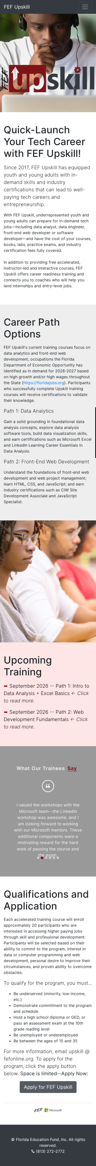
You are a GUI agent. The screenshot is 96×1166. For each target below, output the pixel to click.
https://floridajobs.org (43, 382)
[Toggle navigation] (85, 7)
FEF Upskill (17, 7)
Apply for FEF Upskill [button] (48, 1087)
